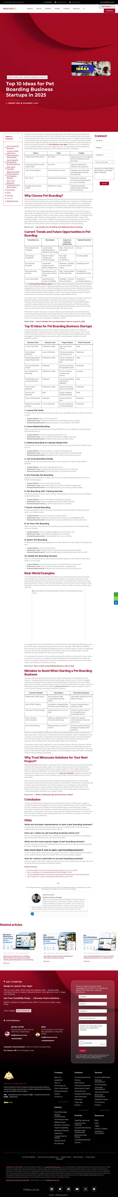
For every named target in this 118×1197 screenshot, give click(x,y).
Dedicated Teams (101, 1099)
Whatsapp (25, 1050)
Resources (76, 8)
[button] (84, 8)
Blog (96, 1120)
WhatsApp (48, 2)
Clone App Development (100, 1088)
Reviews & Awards (60, 1091)
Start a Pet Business (69, 889)
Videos (97, 1126)
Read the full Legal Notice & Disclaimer (18, 1180)
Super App (79, 1102)
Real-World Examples (11, 168)
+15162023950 (16, 1039)
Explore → (78, 1105)
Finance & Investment (83, 1085)
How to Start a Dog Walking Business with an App (54, 666)
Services (38, 8)
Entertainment (80, 1091)
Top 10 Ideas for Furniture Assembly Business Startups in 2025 (50, 876)
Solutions (30, 8)
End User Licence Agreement (48, 1157)
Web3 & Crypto (60, 1122)
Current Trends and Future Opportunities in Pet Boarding (13, 154)
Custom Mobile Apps (102, 1077)
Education (78, 1099)
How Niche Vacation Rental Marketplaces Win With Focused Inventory (58, 957)
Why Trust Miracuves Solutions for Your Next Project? (13, 184)
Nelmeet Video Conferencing (80, 1131)
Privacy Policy (90, 1157)
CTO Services (99, 1102)
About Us (57, 1077)
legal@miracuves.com (52, 1180)
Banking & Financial (61, 1130)
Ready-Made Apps (15, 77)
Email (32, 1050)
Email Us (28, 1047)
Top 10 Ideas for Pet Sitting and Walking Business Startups (59, 227)
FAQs (8, 193)
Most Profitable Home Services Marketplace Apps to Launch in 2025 (52, 870)
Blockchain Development (100, 1096)
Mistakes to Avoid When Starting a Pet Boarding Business (13, 175)
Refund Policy (78, 1157)
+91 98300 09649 (61, 2)
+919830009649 (47, 1041)
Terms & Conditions (28, 1157)
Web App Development (100, 1081)
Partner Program (101, 1129)
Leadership (58, 1080)
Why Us (57, 1083)
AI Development (101, 1085)
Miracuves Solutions (31, 765)
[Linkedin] (32, 913)
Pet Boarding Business (33, 887)
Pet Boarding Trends (68, 887)
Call (18, 1050)
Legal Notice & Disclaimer (53, 1167)
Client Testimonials (61, 1088)
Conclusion (11, 190)
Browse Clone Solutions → (48, 998)
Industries (48, 8)
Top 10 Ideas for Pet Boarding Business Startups (13, 162)
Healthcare (58, 1133)
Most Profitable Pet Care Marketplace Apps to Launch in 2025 (60, 321)
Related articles (12, 201)
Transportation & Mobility (60, 1137)
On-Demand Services (82, 1077)
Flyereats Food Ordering (80, 1124)
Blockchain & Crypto (82, 1088)
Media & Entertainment (59, 1116)
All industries (59, 1143)
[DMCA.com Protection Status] (8, 1103)
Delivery (78, 1080)
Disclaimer (59, 1159)
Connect (10, 195)
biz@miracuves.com (19, 1035)
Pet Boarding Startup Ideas (50, 887)
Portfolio (57, 8)
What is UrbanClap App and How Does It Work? (54, 795)
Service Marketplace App (35, 77)
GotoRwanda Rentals (82, 1140)
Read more (6, 963)
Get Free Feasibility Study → (18, 998)
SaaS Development (102, 1092)
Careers (57, 1094)
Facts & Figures (59, 1085)
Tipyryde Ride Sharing (83, 1128)
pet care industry (67, 773)
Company (66, 8)
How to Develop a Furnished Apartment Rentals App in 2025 (49, 872)
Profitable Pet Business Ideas (51, 889)
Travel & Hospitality (61, 1128)
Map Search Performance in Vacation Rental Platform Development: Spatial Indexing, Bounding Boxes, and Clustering (18, 958)
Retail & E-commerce (62, 1125)
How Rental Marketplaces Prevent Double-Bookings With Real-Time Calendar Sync (99, 957)
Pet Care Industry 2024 (83, 887)
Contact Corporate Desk (42, 1047)
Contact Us (58, 1097)
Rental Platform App (22, 953)
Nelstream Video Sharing (81, 1136)
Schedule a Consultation (99, 1132)
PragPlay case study (82, 1120)
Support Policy (66, 1157)
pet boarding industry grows (40, 284)
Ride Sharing (79, 1083)
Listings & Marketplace (83, 1094)
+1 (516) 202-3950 (75, 2)
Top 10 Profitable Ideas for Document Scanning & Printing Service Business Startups (58, 874)
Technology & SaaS (61, 1119)
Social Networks (80, 1097)
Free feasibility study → (107, 2)
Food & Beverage (60, 1112)
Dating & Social (59, 1141)
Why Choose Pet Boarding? (13, 147)
